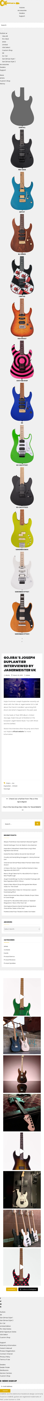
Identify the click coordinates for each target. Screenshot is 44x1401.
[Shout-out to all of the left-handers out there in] (22, 1035)
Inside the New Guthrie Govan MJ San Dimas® (19, 854)
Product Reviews (9, 960)
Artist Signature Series (8, 1332)
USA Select (4, 1335)
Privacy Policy (5, 1357)
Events (6, 953)
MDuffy (8, 675)
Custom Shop (5, 81)
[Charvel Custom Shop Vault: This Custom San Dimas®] (22, 1151)
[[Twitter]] (0, 1301)
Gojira (8, 783)
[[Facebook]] (0, 1298)
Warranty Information (8, 1345)
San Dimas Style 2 (6, 1320)
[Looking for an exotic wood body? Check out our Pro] (22, 1112)
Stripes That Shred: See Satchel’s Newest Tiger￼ (20, 842)
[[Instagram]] (0, 1307)
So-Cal (2, 1323)
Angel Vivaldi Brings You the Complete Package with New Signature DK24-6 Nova (22, 880)
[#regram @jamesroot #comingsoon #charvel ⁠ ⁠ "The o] (22, 1190)
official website (18, 731)
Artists (2, 78)
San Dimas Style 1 (6, 1318)
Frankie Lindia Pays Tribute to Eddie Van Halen (19, 912)
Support (22, 16)
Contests (7, 950)
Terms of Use (5, 1359)
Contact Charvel (6, 1354)
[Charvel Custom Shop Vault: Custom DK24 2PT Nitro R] (22, 1267)
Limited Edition (5, 1326)
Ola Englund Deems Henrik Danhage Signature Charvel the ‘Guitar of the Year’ (20, 907)
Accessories (22, 10)
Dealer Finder (5, 1367)
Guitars (22, 8)
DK (1, 1315)
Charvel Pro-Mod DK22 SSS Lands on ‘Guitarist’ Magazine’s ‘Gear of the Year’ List (20, 902)
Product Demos (9, 956)
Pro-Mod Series (5, 1329)
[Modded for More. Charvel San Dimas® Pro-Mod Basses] (22, 1228)
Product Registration (7, 1351)
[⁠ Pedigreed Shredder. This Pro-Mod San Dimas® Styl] (22, 1074)
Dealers (22, 13)
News (2, 75)
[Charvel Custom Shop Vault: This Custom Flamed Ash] (22, 997)
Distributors (4, 1370)
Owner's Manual (6, 1348)
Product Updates (10, 963)
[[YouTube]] (0, 1304)
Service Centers (6, 1373)
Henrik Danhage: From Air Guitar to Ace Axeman (20, 845)
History (2, 84)
